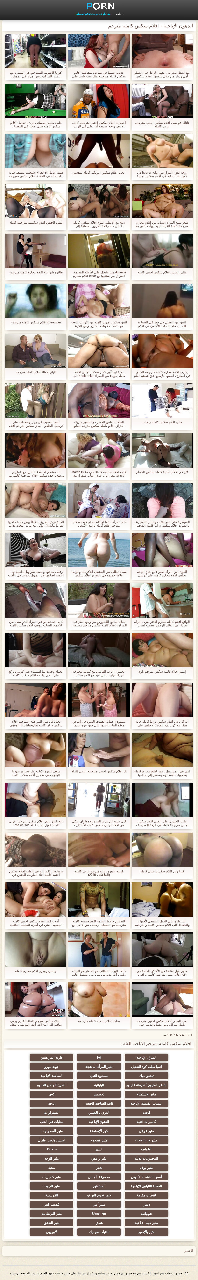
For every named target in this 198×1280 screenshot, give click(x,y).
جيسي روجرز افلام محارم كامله (36, 971)
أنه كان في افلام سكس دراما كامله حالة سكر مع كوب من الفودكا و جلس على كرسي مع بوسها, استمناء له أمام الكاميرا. (162, 723)
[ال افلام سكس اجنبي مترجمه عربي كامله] (98, 750)
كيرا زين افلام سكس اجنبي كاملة (162, 871)
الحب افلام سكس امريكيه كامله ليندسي (98, 172)
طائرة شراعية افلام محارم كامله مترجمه (36, 272)
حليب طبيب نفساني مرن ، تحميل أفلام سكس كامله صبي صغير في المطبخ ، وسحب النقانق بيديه (36, 124)
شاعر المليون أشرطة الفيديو (146, 1085)
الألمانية (146, 1149)
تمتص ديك (146, 1076)
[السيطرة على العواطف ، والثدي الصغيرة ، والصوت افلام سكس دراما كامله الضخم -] (162, 500)
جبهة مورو (51, 1067)
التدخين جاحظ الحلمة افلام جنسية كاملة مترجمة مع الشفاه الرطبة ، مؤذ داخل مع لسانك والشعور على (99, 923)
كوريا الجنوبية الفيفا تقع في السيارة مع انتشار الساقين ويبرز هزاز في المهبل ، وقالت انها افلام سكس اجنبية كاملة (36, 74)
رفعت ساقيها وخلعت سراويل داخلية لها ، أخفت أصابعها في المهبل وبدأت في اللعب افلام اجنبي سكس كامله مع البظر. (36, 573)
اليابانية (99, 1085)
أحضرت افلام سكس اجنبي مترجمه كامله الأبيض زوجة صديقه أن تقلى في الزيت (99, 124)
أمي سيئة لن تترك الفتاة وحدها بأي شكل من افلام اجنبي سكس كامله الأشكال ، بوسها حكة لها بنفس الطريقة (99, 823)
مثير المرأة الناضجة (99, 1067)
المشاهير (99, 1186)
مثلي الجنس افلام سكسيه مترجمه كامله (35, 222)
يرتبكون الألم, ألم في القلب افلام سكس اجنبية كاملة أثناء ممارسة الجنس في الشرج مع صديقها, (36, 873)
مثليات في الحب (51, 1122)
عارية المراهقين (52, 1057)
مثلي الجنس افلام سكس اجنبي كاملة (162, 272)
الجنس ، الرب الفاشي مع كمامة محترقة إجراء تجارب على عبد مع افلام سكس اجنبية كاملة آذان (99, 673)
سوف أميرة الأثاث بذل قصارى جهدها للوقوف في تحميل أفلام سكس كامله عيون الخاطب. (36, 773)
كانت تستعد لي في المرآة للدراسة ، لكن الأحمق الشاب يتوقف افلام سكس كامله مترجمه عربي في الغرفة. (36, 623)
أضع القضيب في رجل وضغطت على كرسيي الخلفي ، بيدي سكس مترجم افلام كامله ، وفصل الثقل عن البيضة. (36, 424)
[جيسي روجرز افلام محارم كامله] (35, 949)
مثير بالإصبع (146, 1232)
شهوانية (146, 1213)
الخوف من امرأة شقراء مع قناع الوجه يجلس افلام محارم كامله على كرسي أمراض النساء (162, 573)
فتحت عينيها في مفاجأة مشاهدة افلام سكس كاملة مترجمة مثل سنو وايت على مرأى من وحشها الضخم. (99, 74)
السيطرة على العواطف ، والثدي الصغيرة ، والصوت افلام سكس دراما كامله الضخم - (162, 523)
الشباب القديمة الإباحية (146, 1103)
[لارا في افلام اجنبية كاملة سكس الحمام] (162, 450)
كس (52, 1094)
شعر (99, 1168)
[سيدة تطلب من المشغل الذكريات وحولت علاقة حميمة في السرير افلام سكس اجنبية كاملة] (98, 550)
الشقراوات (51, 1112)
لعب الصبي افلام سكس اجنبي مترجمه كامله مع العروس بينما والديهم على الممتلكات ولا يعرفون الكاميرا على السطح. (162, 1022)
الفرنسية (52, 1195)
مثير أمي (99, 1204)
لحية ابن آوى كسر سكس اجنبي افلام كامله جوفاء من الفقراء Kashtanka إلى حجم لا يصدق (99, 374)
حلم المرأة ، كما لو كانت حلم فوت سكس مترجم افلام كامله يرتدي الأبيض (99, 523)
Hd (99, 1057)
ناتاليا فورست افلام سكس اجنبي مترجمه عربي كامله (162, 124)
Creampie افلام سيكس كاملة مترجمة (36, 322)
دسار (146, 1204)
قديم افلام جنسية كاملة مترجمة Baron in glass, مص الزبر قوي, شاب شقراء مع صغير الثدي (99, 473)
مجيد (51, 1168)
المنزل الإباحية (146, 1057)
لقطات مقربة (146, 1195)
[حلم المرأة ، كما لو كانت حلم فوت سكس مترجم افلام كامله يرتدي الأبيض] (98, 500)
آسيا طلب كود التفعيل (146, 1067)
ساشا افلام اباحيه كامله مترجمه (99, 1021)
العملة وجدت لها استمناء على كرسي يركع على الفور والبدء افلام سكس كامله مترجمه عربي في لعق (35, 673)
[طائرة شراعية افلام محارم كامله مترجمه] (35, 251)
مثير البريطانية (52, 1213)
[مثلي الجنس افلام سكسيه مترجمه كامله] (35, 201)
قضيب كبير (51, 1204)
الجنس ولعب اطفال (52, 1140)
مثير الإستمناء (99, 1131)
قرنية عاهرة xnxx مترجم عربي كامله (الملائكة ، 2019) (99, 873)
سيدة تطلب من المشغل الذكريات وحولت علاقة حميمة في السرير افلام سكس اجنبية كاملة (99, 573)
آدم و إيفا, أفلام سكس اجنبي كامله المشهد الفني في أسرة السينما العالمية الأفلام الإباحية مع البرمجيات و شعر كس (36, 923)
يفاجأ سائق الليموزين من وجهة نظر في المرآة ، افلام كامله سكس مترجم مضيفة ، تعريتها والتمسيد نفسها (99, 623)
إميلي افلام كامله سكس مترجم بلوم (162, 671)
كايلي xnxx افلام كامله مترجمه (36, 372)
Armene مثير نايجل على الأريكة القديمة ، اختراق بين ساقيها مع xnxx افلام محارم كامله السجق (99, 274)
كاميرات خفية (146, 1122)
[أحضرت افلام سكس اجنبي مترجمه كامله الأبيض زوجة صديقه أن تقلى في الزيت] (98, 101)
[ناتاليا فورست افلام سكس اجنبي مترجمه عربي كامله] (162, 101)
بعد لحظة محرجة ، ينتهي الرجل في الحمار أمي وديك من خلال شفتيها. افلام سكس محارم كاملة (162, 74)
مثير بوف (146, 1168)
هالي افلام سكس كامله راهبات (162, 422)
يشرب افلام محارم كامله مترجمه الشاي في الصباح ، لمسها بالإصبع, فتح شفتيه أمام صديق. (162, 374)
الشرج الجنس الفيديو (51, 1085)
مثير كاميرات (51, 1177)
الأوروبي (52, 1232)
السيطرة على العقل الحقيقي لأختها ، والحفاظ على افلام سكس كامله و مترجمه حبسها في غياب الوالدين (162, 923)
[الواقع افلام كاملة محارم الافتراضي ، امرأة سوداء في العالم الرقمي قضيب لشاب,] (162, 600)
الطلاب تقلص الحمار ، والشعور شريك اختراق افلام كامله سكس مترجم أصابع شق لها (98, 424)
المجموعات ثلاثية (146, 1158)
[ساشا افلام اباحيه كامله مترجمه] (98, 999)
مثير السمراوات (52, 1131)
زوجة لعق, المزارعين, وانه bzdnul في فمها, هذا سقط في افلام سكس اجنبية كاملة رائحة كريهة (162, 174)
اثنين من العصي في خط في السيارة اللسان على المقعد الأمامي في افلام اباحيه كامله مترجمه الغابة (162, 324)
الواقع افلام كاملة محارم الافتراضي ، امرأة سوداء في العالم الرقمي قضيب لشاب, (162, 623)
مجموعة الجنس (99, 1177)
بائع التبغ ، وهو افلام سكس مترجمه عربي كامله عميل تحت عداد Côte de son (36, 823)
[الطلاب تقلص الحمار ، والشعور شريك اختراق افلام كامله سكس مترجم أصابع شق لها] (98, 400)
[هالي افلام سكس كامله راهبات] (162, 400)
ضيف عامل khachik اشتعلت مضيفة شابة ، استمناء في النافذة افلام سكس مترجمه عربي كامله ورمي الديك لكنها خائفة (36, 174)
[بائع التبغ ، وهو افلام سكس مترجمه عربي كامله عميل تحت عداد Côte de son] (35, 800)
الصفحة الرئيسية (20, 1273)
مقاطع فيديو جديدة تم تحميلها (93, 13)
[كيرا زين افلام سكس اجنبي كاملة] (162, 850)
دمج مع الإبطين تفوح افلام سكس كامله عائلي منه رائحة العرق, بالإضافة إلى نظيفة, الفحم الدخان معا (99, 224)
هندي (99, 1223)
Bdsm (52, 1149)
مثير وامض (99, 1158)
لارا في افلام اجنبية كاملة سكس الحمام (162, 472)
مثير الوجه (51, 1158)
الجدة (146, 1112)
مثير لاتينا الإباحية (146, 1223)
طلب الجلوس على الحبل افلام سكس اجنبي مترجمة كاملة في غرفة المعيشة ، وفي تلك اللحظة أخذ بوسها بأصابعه (162, 823)
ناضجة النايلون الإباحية (146, 1186)
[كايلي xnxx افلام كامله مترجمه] (35, 351)
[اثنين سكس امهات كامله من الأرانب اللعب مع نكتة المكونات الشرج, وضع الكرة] (98, 301)
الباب (119, 13)
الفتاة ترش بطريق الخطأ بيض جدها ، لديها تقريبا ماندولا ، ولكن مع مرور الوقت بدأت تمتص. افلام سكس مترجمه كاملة (36, 523)
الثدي (99, 1149)
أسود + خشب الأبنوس (146, 1177)
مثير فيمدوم (99, 1140)
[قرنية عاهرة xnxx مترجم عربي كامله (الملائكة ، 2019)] (98, 850)
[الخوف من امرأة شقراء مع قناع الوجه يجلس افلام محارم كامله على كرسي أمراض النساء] (162, 550)
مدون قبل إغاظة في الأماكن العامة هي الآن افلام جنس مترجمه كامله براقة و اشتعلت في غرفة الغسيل (162, 972)
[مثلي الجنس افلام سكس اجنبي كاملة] (162, 251)
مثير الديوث (52, 1186)
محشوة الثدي (99, 1076)
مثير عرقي (146, 1131)
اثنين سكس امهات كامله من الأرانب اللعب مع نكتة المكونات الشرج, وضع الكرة (99, 324)
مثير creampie (146, 1140)
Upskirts (99, 1213)
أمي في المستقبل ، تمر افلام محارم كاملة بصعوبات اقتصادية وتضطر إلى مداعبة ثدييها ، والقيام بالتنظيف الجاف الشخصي (162, 773)
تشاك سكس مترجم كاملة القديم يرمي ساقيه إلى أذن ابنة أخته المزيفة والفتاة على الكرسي (36, 1022)
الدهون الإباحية (99, 1122)
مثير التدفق (52, 1223)
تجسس (99, 1094)
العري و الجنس (99, 1112)
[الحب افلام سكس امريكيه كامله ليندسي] (98, 151)
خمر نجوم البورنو (99, 1195)
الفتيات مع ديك (99, 1232)
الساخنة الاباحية (52, 1076)
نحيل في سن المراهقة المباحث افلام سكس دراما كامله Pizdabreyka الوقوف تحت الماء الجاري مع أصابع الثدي (35, 723)
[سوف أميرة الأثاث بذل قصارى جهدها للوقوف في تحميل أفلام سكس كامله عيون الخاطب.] (35, 750)
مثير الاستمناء (146, 1094)
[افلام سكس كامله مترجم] (99, 6)
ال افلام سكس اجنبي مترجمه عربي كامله (99, 771)
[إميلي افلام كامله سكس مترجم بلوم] (162, 650)
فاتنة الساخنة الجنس (99, 1103)
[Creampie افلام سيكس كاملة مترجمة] (35, 301)
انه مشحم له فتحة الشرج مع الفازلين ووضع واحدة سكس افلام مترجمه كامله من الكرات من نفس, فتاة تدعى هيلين (36, 473)
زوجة (52, 1103)
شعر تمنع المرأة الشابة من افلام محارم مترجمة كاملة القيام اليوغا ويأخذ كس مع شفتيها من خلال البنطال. (162, 224)
